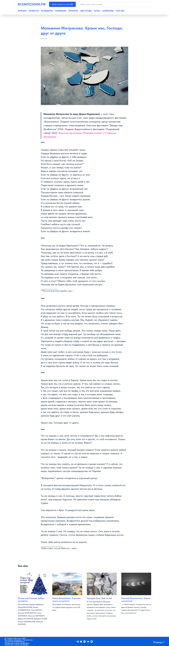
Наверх (158, 642)
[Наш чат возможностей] (84, 641)
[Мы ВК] (88, 641)
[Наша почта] (81, 641)
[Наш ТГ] (77, 641)
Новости (34, 11)
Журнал (22, 11)
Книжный (60, 11)
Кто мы (120, 11)
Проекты (73, 11)
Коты (97, 11)
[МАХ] (91, 641)
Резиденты (47, 11)
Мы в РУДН (86, 11)
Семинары (108, 11)
